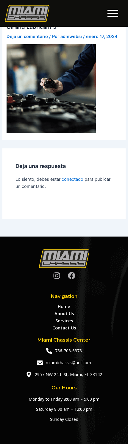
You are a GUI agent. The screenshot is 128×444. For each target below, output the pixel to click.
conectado (72, 179)
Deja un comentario (27, 36)
